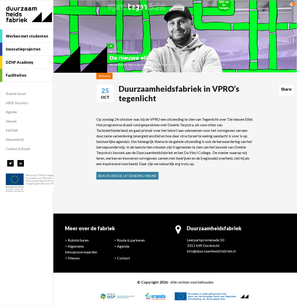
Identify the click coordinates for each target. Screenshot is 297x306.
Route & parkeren (131, 240)
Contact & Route (18, 148)
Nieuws (11, 121)
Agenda (11, 112)
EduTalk (12, 130)
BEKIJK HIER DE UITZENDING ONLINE (127, 176)
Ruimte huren (16, 93)
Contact (123, 258)
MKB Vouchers (17, 103)
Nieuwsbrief (15, 139)
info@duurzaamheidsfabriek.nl (211, 251)
